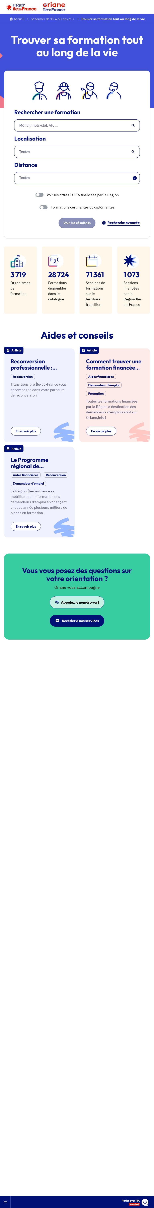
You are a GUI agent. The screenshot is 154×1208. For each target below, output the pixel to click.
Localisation (30, 139)
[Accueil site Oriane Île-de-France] (57, 7)
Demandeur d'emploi (103, 385)
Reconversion (23, 377)
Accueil (19, 19)
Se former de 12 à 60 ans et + (52, 19)
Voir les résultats (77, 223)
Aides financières (101, 377)
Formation (96, 393)
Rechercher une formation (47, 112)
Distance (25, 165)
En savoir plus (26, 431)
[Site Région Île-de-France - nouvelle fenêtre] (21, 7)
